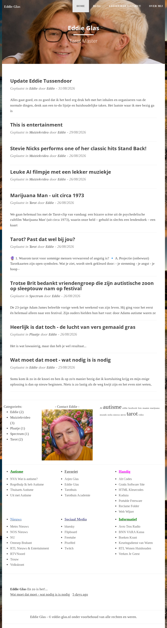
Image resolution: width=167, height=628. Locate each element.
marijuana (154, 408)
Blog (97, 6)
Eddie (33, 88)
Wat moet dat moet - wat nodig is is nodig (40, 594)
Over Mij (156, 6)
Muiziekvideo (39, 132)
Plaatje (34, 334)
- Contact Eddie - (67, 407)
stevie (123, 415)
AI (101, 408)
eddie (124, 408)
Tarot (33, 203)
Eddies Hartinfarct (125, 6)
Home (81, 6)
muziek (103, 415)
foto (140, 408)
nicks (110, 415)
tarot (132, 413)
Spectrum (36, 296)
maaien (146, 408)
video (141, 415)
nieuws (116, 415)
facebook (132, 408)
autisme (112, 406)
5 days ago (80, 594)
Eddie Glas (12, 7)
